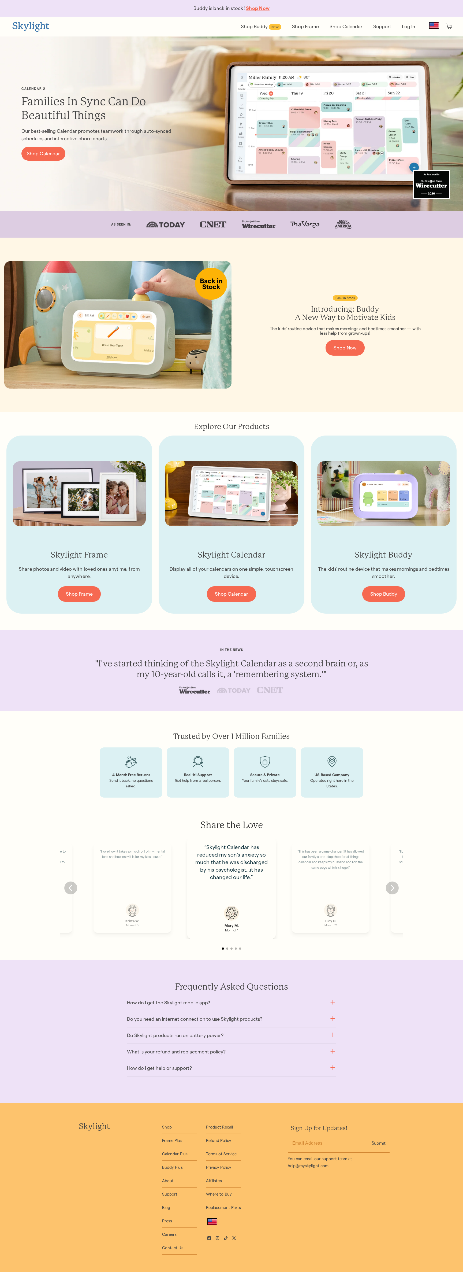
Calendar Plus (175, 1154)
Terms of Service (221, 1154)
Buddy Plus (172, 1167)
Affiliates (214, 1180)
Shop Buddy (383, 593)
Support (170, 1194)
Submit (379, 1143)
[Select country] (434, 25)
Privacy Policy (218, 1167)
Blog (166, 1207)
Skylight (94, 1127)
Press (167, 1221)
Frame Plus (172, 1140)
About (168, 1180)
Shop (167, 1127)
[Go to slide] (223, 948)
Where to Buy (219, 1194)
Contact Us (172, 1247)
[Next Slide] (392, 888)
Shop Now (345, 347)
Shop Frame (79, 593)
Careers (169, 1234)
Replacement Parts (223, 1207)
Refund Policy (218, 1140)
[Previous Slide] (70, 888)
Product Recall (219, 1127)
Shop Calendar (43, 153)
